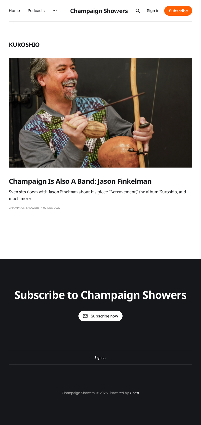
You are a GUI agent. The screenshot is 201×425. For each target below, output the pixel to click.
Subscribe (178, 10)
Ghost (134, 393)
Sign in (153, 10)
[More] (54, 10)
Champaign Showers (99, 11)
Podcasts (36, 10)
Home (14, 10)
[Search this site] (137, 10)
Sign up (100, 357)
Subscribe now (104, 316)
